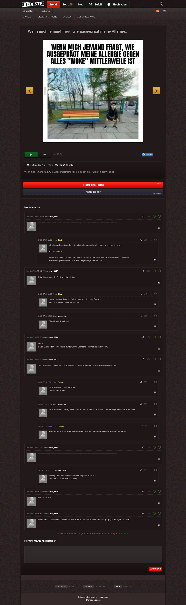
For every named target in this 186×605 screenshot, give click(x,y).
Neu (80, 4)
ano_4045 (53, 271)
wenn (62, 165)
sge (56, 165)
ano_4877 (53, 216)
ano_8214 (62, 316)
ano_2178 (53, 513)
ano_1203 (53, 359)
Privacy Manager (93, 600)
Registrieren (44, 11)
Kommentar (37, 165)
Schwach (45, 155)
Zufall (98, 4)
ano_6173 (53, 447)
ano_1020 (62, 470)
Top (67, 4)
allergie (70, 165)
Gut (31, 155)
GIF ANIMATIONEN (87, 17)
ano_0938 (62, 404)
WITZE (27, 17)
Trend (53, 4)
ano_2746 (53, 491)
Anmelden (28, 11)
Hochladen (120, 4)
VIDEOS (68, 17)
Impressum (104, 597)
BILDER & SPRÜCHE (47, 17)
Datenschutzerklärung (87, 597)
